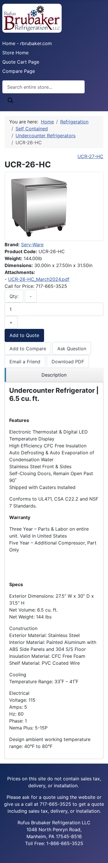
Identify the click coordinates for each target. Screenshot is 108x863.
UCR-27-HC (90, 156)
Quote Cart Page (20, 62)
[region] (54, 375)
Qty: (14, 296)
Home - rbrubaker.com (27, 43)
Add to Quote (24, 335)
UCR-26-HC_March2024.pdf (38, 279)
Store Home (15, 52)
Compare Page (18, 71)
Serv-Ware (32, 244)
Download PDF (68, 361)
